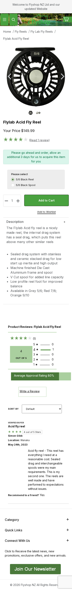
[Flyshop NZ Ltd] (39, 19)
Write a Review (30, 391)
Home (7, 31)
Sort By (13, 408)
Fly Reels (21, 31)
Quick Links (13, 530)
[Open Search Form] (13, 20)
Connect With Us (17, 541)
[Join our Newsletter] (35, 568)
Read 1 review (39, 140)
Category (12, 520)
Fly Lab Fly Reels (42, 31)
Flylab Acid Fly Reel (16, 38)
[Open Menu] (4, 20)
